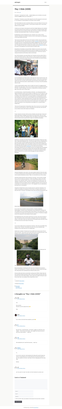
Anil (18, 337)
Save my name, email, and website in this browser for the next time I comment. (30, 398)
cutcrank (36, 41)
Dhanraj (18, 347)
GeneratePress (35, 407)
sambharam (29, 146)
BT (17, 324)
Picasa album (21, 280)
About (45, 2)
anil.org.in (17, 2)
